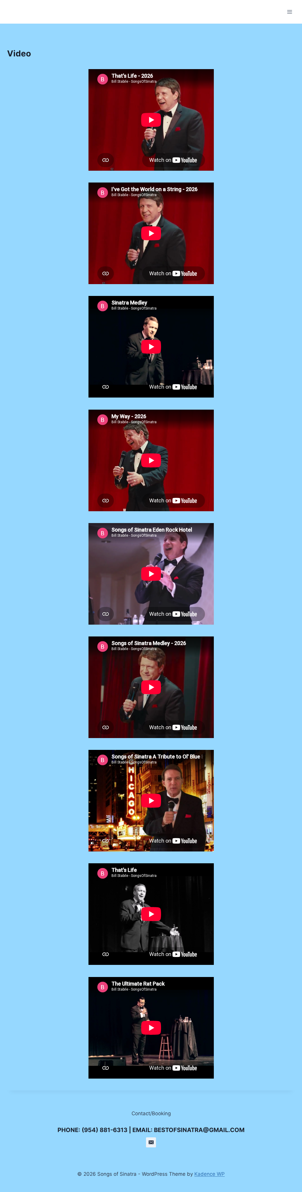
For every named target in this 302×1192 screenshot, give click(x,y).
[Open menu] (289, 11)
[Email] (151, 1142)
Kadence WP (209, 1174)
